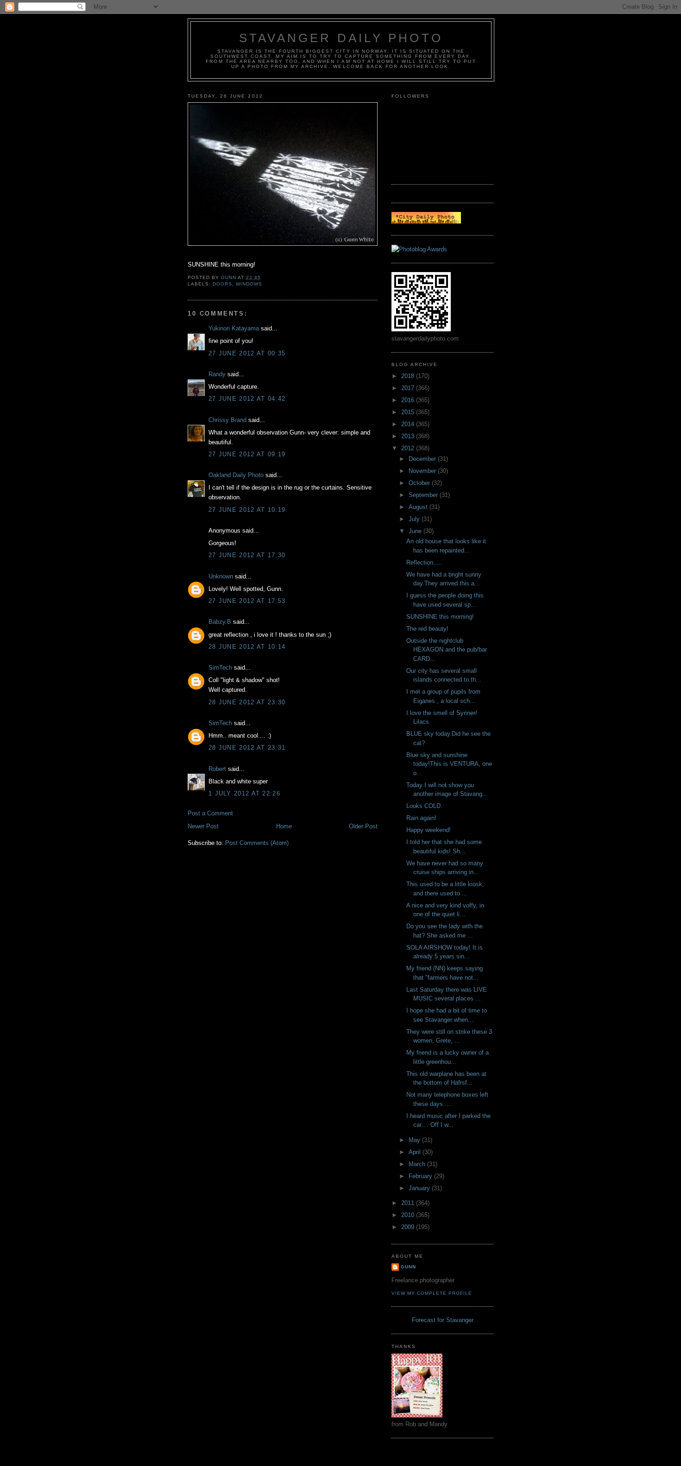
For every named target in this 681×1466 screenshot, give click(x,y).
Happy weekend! (428, 829)
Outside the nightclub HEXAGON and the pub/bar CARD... (446, 649)
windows (249, 283)
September (424, 494)
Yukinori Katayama (233, 328)
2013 (408, 436)
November (423, 470)
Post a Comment (210, 813)
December (423, 458)
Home (284, 826)
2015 (408, 412)
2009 (408, 1227)
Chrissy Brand (227, 419)
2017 (408, 388)
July (415, 519)
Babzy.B (219, 621)
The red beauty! (427, 628)
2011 (408, 1202)
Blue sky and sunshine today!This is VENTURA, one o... (449, 764)
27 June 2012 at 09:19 (246, 454)
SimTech (220, 667)
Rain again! (421, 817)
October (420, 482)
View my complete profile (431, 1293)
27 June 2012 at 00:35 (246, 353)
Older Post (363, 826)
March (418, 1164)
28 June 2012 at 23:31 (246, 747)
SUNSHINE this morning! (440, 616)
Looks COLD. (424, 805)
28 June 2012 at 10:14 (246, 646)
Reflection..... (424, 562)
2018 (408, 376)
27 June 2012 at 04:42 (246, 398)
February (421, 1176)
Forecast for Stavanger (442, 1320)
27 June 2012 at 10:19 (246, 509)
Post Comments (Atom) (257, 842)
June (416, 531)
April (415, 1152)
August (419, 506)
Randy (217, 374)
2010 (408, 1214)
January (420, 1188)
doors (222, 283)
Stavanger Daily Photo (341, 38)
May (415, 1140)
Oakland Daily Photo (236, 475)
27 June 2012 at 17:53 (246, 600)
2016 (408, 400)
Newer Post (203, 826)
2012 (408, 448)
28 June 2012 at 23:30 (246, 702)
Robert (217, 768)
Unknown (220, 576)
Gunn (408, 1266)
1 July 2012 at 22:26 (244, 793)
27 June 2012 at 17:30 (246, 555)
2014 (408, 424)
